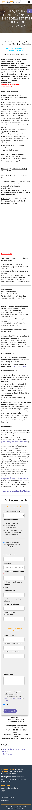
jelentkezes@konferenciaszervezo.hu (14, 442)
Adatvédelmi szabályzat (9, 788)
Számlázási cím (9, 590)
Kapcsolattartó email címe (13, 573)
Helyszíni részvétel (11, 523)
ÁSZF (3, 791)
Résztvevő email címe (12, 652)
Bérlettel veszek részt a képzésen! (12, 583)
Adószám (7, 563)
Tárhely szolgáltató (8, 797)
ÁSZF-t (5, 700)
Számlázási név (9, 555)
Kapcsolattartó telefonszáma (9, 613)
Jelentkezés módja (11, 519)
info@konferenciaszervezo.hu (13, 777)
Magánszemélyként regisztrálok (13, 546)
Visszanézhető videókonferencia (11, 527)
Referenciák (5, 800)
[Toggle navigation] (29, 2)
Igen (6, 587)
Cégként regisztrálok (12, 543)
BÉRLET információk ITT (20, 366)
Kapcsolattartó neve (11, 604)
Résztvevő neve (10, 635)
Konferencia (7, 754)
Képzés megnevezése (12, 511)
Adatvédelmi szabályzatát (12, 698)
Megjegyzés (8, 674)
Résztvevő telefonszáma (13, 643)
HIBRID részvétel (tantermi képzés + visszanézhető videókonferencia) (14, 532)
